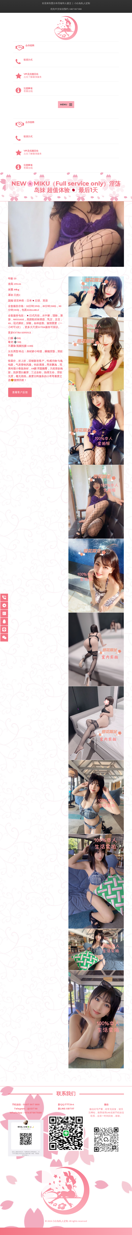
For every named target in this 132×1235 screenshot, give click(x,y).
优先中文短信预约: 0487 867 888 (66, 9)
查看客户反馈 (20, 392)
